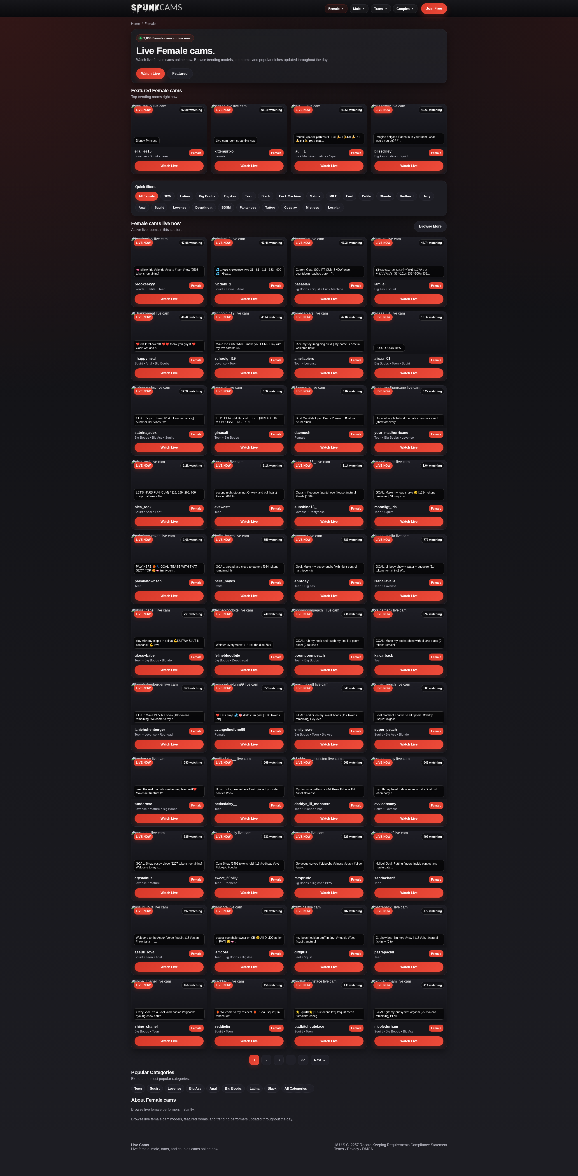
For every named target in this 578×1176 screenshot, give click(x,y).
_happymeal (145, 358)
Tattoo (270, 207)
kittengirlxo (224, 151)
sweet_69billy (226, 878)
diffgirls (300, 952)
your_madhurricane (391, 433)
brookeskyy (145, 284)
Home (135, 24)
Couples (405, 9)
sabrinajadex (146, 433)
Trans (380, 9)
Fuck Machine (304, 156)
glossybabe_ (146, 655)
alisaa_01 (382, 358)
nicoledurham (386, 1026)
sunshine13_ (305, 507)
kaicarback (383, 655)
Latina (322, 156)
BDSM (226, 207)
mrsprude (302, 878)
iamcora (221, 952)
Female (336, 9)
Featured (180, 73)
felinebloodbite (227, 655)
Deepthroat (203, 207)
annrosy (301, 581)
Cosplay (290, 207)
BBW (167, 196)
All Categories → (297, 1088)
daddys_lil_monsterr (312, 804)
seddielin (222, 1026)
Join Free (434, 8)
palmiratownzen (148, 581)
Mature (315, 196)
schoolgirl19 (225, 358)
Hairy (427, 196)
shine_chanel (146, 1026)
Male (359, 9)
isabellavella (384, 581)
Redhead (407, 196)
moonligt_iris (385, 507)
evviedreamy (385, 804)
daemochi (302, 433)
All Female (147, 196)
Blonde (385, 196)
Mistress (312, 207)
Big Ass (380, 156)
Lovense (141, 156)
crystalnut (143, 878)
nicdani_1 (222, 284)
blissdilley (383, 151)
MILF (333, 196)
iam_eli (380, 284)
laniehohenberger (150, 729)
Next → (320, 1060)
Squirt (154, 156)
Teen (164, 156)
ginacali (221, 433)
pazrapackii (384, 952)
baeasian (302, 284)
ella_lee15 (143, 151)
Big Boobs (207, 196)
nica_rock (143, 507)
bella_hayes (224, 581)
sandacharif (384, 878)
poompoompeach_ (310, 655)
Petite (366, 196)
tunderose (143, 804)
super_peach (385, 729)
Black (265, 196)
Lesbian (334, 207)
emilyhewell (304, 729)
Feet (349, 196)
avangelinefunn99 (229, 729)
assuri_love (144, 952)
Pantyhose (248, 207)
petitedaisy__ (225, 804)
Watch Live (150, 73)
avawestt (222, 507)
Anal (142, 207)
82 (303, 1060)
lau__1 (300, 151)
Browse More (430, 226)
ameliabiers (304, 358)
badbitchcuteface (309, 1026)
